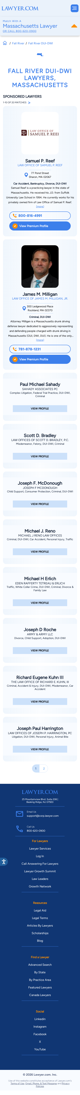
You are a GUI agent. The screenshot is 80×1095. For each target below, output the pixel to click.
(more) (40, 206)
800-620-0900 (26, 31)
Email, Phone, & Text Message (41, 1083)
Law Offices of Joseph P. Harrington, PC (40, 733)
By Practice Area (40, 980)
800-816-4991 (30, 215)
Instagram (40, 1026)
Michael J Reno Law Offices (40, 535)
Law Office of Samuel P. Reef (40, 165)
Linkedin (40, 1019)
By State (40, 972)
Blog (40, 940)
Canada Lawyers (40, 995)
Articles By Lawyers (40, 925)
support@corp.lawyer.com (43, 815)
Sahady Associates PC (40, 389)
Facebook (40, 1034)
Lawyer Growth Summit (40, 871)
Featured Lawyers (40, 987)
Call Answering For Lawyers (40, 863)
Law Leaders (40, 879)
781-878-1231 (29, 349)
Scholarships (40, 933)
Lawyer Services (40, 848)
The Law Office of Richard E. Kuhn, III (40, 682)
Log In (40, 856)
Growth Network (40, 886)
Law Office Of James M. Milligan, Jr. (40, 298)
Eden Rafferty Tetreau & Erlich (40, 583)
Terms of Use (17, 1083)
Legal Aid (40, 910)
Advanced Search (40, 964)
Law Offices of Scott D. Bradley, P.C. (40, 440)
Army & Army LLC (40, 634)
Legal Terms (40, 918)
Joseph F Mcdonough (40, 488)
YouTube (40, 1049)
